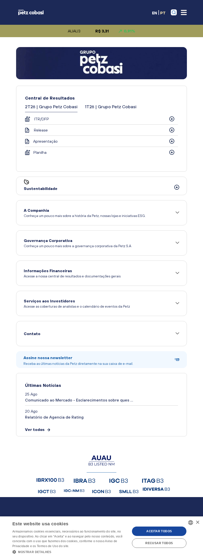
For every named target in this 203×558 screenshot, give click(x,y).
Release (41, 130)
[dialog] (101, 537)
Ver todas (35, 429)
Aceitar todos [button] (159, 531)
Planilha (40, 152)
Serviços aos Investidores (77, 303)
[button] (69, 551)
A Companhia (85, 213)
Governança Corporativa (77, 243)
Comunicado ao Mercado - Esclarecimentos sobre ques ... (79, 400)
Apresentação (45, 141)
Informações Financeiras (72, 273)
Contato (32, 333)
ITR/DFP (41, 119)
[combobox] (190, 522)
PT (163, 13)
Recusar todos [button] (159, 543)
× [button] (197, 522)
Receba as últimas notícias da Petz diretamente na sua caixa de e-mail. (78, 360)
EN (154, 13)
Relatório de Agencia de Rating (54, 417)
